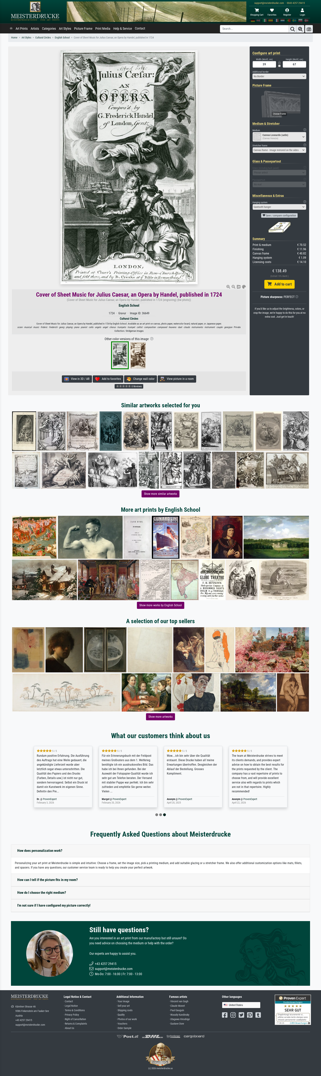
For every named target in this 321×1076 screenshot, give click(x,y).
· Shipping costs (124, 1010)
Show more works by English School (160, 605)
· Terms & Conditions (74, 1010)
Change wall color (143, 379)
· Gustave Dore (176, 1023)
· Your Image (122, 1001)
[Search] (292, 29)
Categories (49, 28)
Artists (35, 28)
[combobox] (279, 76)
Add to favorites (110, 379)
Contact (140, 28)
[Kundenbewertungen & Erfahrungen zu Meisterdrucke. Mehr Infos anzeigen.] (293, 1009)
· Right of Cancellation (75, 1019)
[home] (11, 28)
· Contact (68, 1001)
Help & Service (122, 28)
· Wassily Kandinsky (179, 1014)
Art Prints (22, 28)
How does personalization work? (39, 850)
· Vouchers (121, 1023)
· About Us (69, 1028)
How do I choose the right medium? (41, 892)
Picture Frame (83, 28)
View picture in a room (179, 379)
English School (62, 37)
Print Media (102, 28)
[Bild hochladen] (309, 29)
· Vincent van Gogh (178, 1001)
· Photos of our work (126, 1019)
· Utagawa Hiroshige (179, 1019)
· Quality (120, 1014)
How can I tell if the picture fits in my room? (47, 880)
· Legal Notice (71, 1005)
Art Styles (65, 28)
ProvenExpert (50, 799)
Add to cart (282, 284)
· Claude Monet (177, 1005)
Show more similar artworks (160, 494)
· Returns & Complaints (75, 1023)
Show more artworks (160, 716)
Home (14, 37)
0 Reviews (136, 386)
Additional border (260, 71)
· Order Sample (124, 1028)
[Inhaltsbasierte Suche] (300, 29)
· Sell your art (123, 1005)
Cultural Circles (43, 37)
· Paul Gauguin (176, 1010)
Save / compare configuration (280, 215)
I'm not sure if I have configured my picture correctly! (53, 905)
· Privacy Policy (71, 1014)
